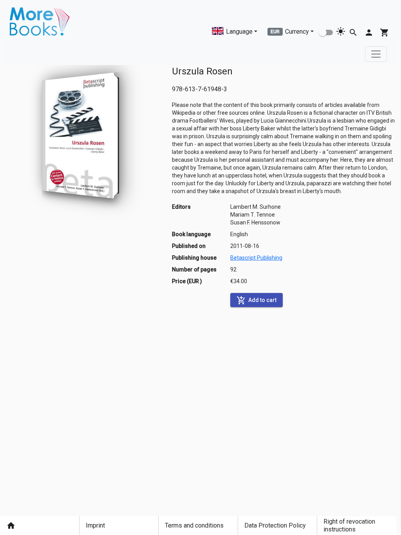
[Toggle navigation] (376, 54)
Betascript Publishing (256, 258)
